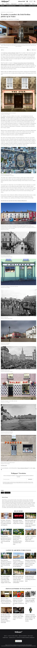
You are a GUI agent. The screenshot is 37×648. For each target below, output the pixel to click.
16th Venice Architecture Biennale (9, 52)
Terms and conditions (23, 635)
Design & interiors (13, 3)
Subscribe (31, 1)
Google (25, 54)
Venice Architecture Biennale (23, 468)
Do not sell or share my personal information (25, 637)
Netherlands (3, 117)
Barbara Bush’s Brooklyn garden (11, 5)
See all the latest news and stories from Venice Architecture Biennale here (14, 200)
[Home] (3, 3)
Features (18, 19)
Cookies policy (5, 637)
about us (5, 635)
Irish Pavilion (19, 64)
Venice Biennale (7, 492)
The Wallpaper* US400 (22, 5)
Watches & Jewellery (27, 3)
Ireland (17, 52)
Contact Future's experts (13, 635)
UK (31, 55)
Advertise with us (12, 637)
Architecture (7, 3)
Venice (2, 492)
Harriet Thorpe (4, 19)
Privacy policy (30, 635)
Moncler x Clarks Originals (32, 5)
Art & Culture (20, 3)
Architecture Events (10, 12)
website (34, 468)
